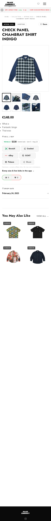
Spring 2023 (28, 16)
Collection (16, 16)
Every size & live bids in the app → (18, 171)
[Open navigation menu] (45, 3)
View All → (43, 216)
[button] (25, 68)
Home (6, 16)
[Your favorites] (38, 3)
